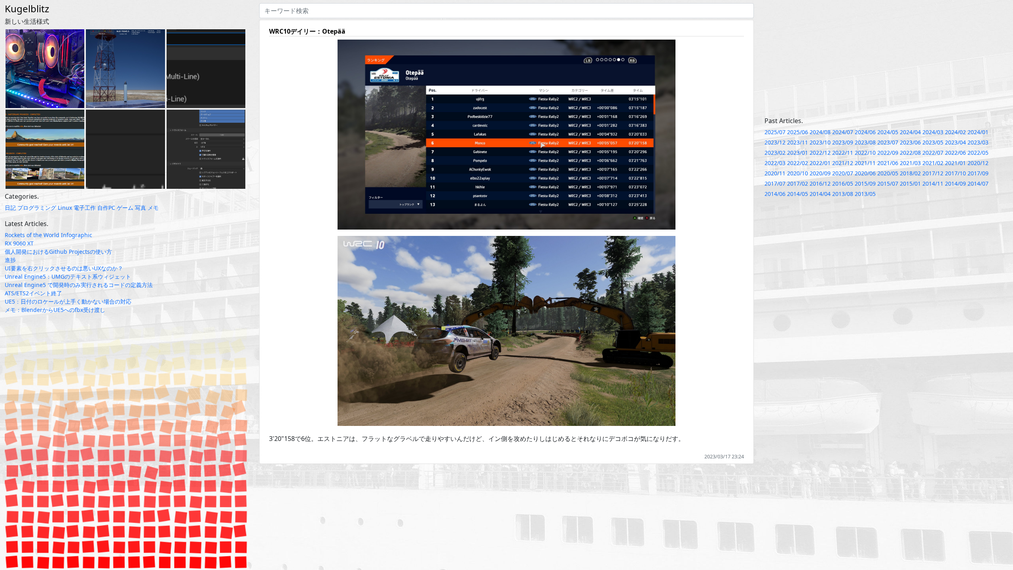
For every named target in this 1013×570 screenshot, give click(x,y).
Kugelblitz (27, 8)
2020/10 (797, 173)
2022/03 (774, 163)
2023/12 (774, 142)
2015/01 (910, 183)
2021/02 (932, 163)
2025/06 (797, 132)
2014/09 (955, 183)
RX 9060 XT (19, 243)
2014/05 (797, 194)
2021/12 (842, 163)
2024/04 (910, 132)
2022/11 (842, 152)
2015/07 (887, 183)
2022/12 (820, 152)
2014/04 (820, 194)
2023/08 (865, 142)
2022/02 (797, 163)
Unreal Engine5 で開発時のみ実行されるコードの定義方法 (79, 285)
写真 (140, 207)
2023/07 (887, 142)
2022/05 (977, 152)
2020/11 (774, 173)
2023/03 (977, 142)
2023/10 (820, 142)
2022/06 (955, 152)
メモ (153, 207)
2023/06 (910, 142)
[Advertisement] (886, 58)
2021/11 (865, 163)
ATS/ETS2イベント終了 (33, 293)
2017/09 (977, 173)
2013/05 (865, 194)
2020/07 (842, 173)
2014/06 (774, 194)
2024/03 (932, 132)
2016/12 (820, 183)
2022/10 (865, 152)
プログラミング (36, 207)
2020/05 (887, 173)
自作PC (106, 207)
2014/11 (932, 183)
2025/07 (774, 132)
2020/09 (820, 173)
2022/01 (820, 163)
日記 (10, 207)
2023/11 (797, 142)
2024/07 (842, 132)
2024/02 (955, 132)
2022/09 (887, 152)
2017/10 (955, 173)
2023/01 (797, 152)
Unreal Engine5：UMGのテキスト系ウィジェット (68, 276)
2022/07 (932, 152)
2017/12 (932, 173)
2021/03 (910, 163)
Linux (65, 207)
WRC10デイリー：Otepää (307, 31)
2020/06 (865, 173)
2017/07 (774, 183)
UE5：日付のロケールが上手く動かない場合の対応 (68, 301)
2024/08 (820, 132)
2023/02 (774, 152)
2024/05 (887, 132)
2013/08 (842, 194)
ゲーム (125, 207)
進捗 (10, 260)
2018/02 (910, 173)
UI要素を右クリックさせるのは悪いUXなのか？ (64, 268)
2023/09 (842, 142)
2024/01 (977, 132)
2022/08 (910, 152)
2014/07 (977, 183)
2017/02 (797, 183)
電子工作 (85, 207)
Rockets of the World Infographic (48, 235)
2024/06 (865, 132)
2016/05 (842, 183)
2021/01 (955, 163)
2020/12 (977, 163)
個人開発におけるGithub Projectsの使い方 (58, 251)
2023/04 (955, 142)
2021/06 (887, 163)
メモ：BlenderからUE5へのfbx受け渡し (55, 310)
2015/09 (865, 183)
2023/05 (932, 142)
